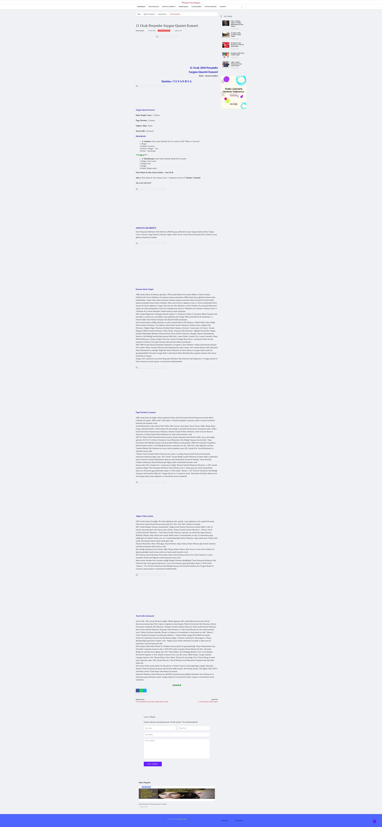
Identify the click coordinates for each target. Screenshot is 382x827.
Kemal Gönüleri (140, 30)
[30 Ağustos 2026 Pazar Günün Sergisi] (225, 55)
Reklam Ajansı (182, 819)
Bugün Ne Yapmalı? (168, 6)
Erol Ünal (146, 787)
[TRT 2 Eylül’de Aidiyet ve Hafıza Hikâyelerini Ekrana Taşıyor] (225, 23)
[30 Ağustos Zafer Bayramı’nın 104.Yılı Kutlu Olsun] (225, 45)
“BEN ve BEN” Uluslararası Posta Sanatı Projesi (236, 64)
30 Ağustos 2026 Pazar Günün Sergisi (237, 54)
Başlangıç (224, 820)
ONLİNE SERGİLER (210, 6)
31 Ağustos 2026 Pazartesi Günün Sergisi (236, 34)
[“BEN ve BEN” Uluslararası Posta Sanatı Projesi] (225, 64)
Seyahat (223, 6)
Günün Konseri (162, 14)
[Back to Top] (374, 821)
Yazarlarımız (196, 6)
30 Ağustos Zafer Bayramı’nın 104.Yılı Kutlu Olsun (237, 44)
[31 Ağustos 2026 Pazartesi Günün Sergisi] (225, 35)
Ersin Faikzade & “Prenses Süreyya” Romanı (153, 804)
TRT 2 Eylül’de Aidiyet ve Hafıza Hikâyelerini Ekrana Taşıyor (237, 23)
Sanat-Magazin (153, 6)
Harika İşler (183, 6)
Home (139, 14)
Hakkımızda (141, 6)
